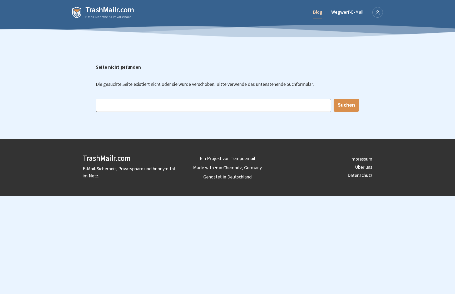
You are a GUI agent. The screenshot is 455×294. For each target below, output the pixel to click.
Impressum (361, 159)
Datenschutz (360, 175)
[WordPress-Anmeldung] (377, 12)
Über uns (363, 167)
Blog (317, 12)
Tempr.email (243, 158)
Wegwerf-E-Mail (347, 12)
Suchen (346, 105)
